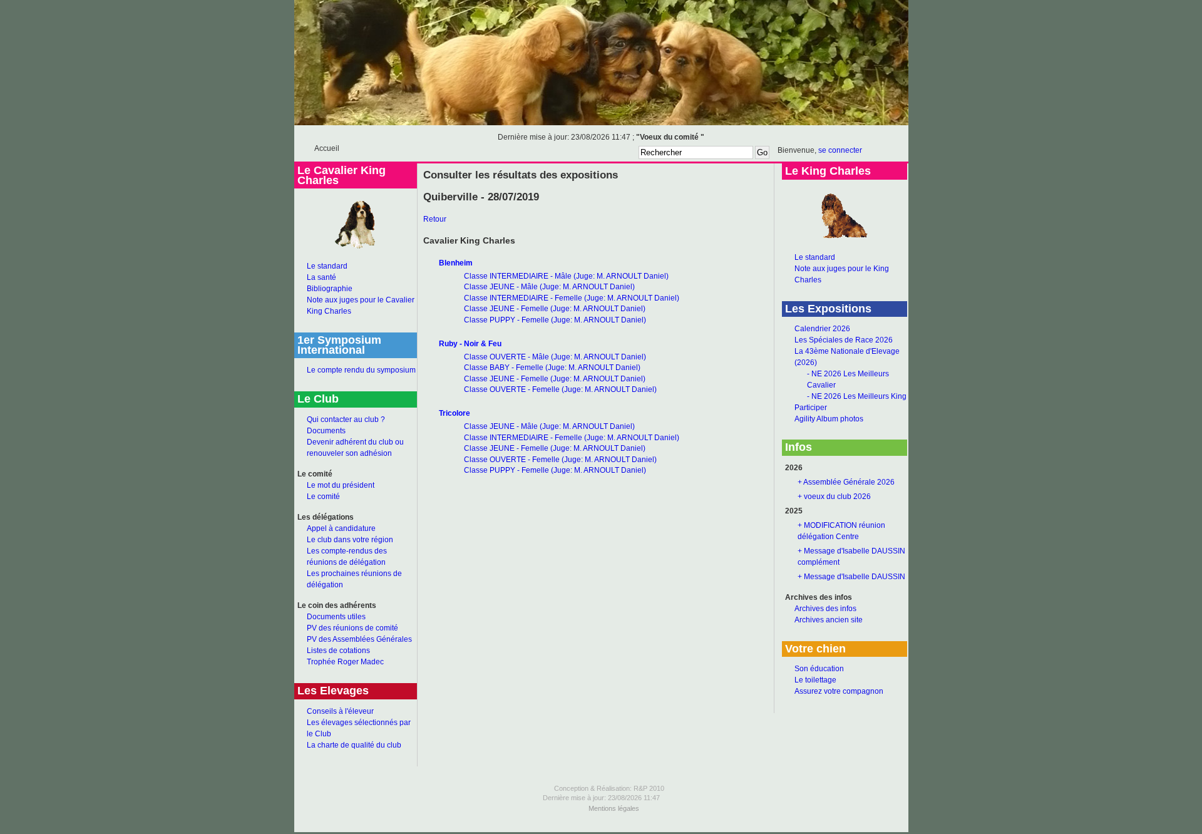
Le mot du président (340, 485)
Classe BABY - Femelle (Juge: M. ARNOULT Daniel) (552, 367)
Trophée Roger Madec (345, 661)
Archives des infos (825, 608)
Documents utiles (336, 616)
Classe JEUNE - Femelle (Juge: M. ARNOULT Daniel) (554, 308)
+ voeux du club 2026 (834, 496)
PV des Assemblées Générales (359, 639)
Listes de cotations (338, 650)
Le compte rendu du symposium (361, 370)
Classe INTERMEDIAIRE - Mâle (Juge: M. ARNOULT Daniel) (566, 276)
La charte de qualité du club (354, 745)
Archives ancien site (828, 619)
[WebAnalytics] (601, 829)
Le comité (323, 496)
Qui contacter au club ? (346, 419)
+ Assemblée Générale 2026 (846, 482)
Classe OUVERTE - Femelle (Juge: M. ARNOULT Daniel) (560, 389)
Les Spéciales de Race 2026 (843, 340)
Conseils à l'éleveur (340, 711)
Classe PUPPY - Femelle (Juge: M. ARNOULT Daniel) (555, 320)
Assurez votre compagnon (838, 691)
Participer (810, 407)
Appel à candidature (341, 528)
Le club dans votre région (350, 539)
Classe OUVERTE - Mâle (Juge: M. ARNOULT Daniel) (555, 357)
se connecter (840, 150)
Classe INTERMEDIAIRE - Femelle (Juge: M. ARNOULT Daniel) (571, 298)
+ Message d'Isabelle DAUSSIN (851, 576)
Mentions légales (613, 808)
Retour (434, 219)
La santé (321, 277)
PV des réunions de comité (352, 628)
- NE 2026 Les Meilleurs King (857, 396)
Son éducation (819, 668)
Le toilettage (815, 680)
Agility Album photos (828, 418)
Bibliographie (329, 288)
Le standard (327, 266)
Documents (326, 430)
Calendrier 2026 (822, 328)
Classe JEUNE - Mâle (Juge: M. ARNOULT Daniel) (549, 286)
